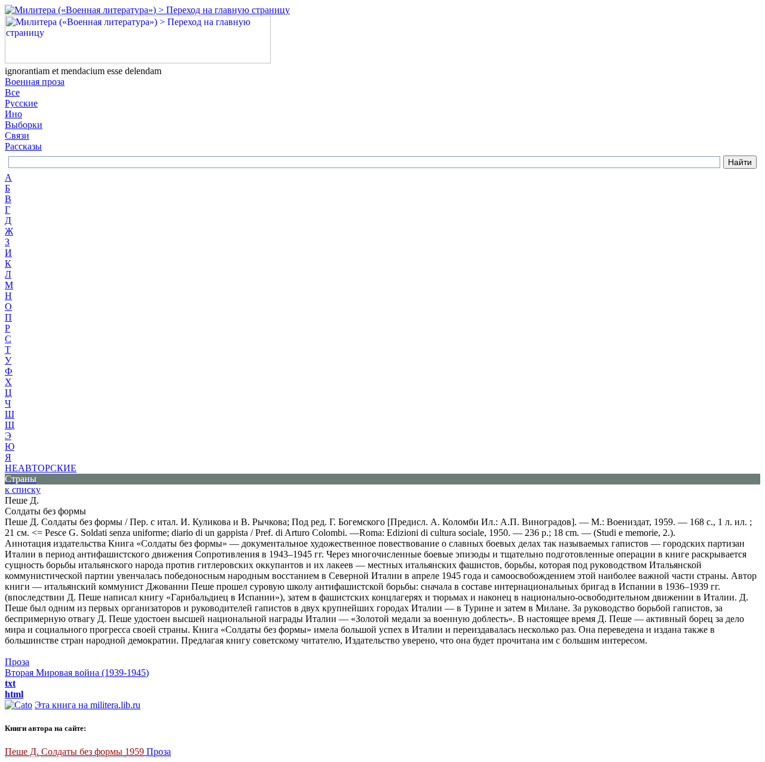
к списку (23, 489)
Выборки (23, 125)
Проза (17, 662)
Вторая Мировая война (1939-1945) (77, 672)
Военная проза (35, 82)
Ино (13, 114)
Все (12, 92)
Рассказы (23, 146)
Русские (21, 103)
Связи (17, 135)
